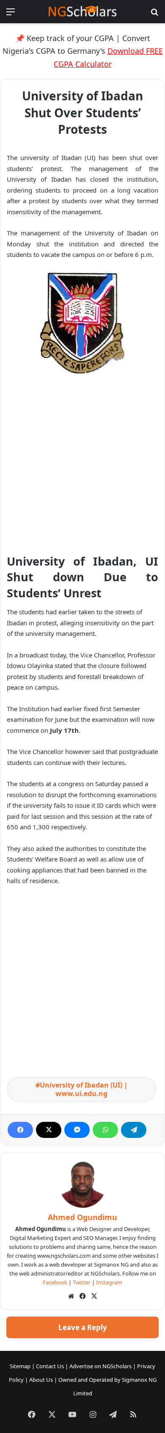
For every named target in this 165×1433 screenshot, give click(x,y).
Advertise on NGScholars (100, 1366)
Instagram (109, 1282)
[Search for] (154, 14)
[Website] (71, 1296)
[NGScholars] (82, 11)
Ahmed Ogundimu (82, 1217)
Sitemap (20, 1366)
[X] (48, 1130)
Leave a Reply (82, 1327)
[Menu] (10, 14)
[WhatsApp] (105, 1130)
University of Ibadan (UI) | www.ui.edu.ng (84, 1089)
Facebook (55, 1282)
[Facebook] (20, 1130)
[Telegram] (133, 1130)
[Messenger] (77, 1130)
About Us (41, 1379)
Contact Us (50, 1366)
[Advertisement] (82, 467)
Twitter (82, 1282)
